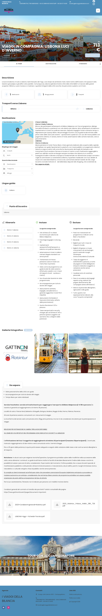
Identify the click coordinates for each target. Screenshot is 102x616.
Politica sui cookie (74, 598)
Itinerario (83, 64)
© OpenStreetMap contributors (10, 122)
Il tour (19, 64)
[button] (98, 11)
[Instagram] (93, 4)
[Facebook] (93, 1)
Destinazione (51, 64)
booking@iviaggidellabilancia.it (79, 3)
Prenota (92, 55)
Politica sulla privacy (75, 594)
